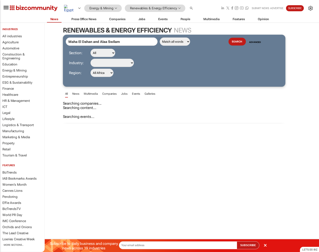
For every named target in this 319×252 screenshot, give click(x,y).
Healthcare (10, 95)
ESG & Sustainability (17, 83)
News (75, 93)
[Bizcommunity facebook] (232, 8)
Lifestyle (8, 119)
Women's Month (14, 185)
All (66, 93)
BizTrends (9, 172)
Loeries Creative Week (18, 239)
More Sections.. (13, 245)
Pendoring (10, 197)
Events (136, 93)
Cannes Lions (12, 191)
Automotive (10, 48)
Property (8, 143)
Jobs (124, 93)
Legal (6, 113)
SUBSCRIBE (248, 245)
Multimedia (91, 93)
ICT (4, 107)
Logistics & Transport (18, 125)
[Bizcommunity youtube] (241, 8)
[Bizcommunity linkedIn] (222, 8)
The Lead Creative (15, 233)
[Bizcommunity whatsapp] (247, 8)
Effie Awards (11, 203)
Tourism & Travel (14, 155)
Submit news (260, 8)
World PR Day (12, 215)
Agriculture (10, 42)
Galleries (150, 93)
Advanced (255, 42)
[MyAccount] (310, 8)
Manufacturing (13, 131)
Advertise (276, 8)
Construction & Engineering (13, 56)
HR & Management (16, 101)
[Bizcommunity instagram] (236, 8)
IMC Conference (14, 221)
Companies (109, 93)
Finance (8, 89)
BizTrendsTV (11, 209)
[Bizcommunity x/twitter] (227, 8)
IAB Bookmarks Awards (19, 178)
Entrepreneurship (15, 76)
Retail (6, 149)
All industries (12, 36)
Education (9, 64)
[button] (191, 8)
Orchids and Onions (17, 227)
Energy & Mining (14, 70)
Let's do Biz (309, 249)
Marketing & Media (16, 137)
